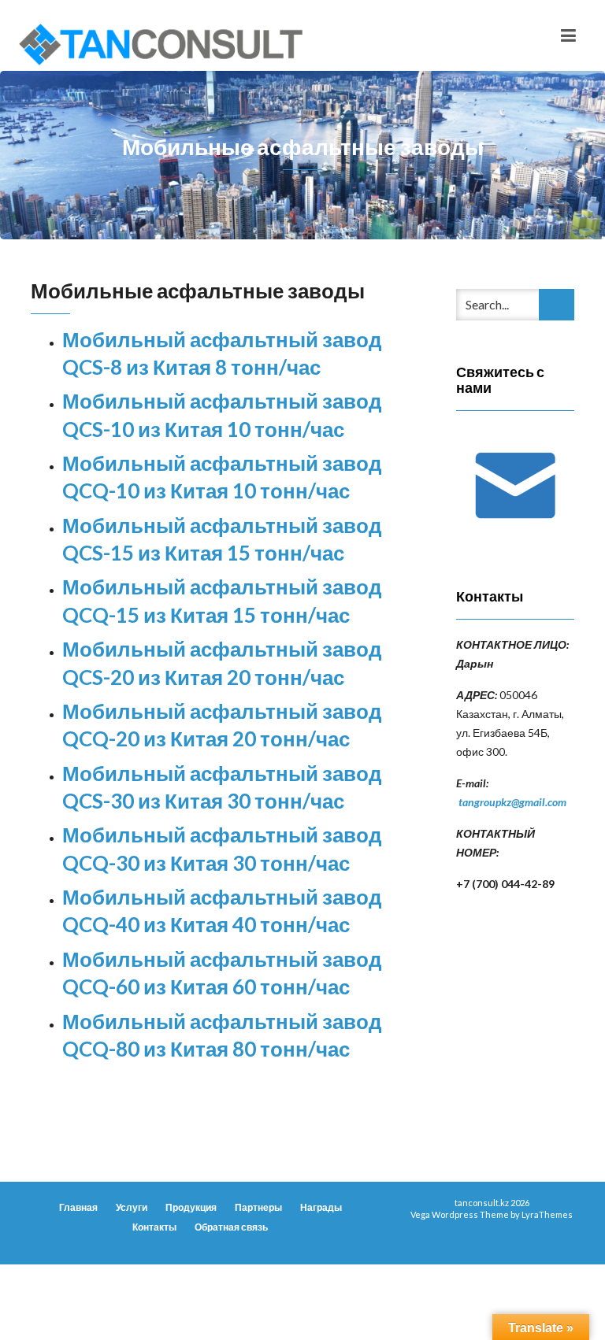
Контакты (154, 1227)
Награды (321, 1207)
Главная (78, 1207)
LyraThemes (547, 1214)
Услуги (131, 1207)
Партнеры (258, 1207)
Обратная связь (231, 1227)
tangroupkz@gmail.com (512, 802)
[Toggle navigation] (568, 35)
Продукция (191, 1207)
